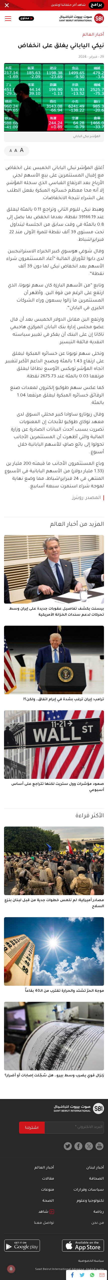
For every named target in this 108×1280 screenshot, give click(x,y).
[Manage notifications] (11, 1269)
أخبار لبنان (95, 1168)
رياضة (98, 1212)
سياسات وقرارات (88, 1190)
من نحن (97, 1223)
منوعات (47, 1190)
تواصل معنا (44, 1223)
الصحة (48, 1201)
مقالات (48, 1179)
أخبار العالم (93, 35)
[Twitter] (82, 1275)
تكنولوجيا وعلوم (90, 1201)
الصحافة (96, 1179)
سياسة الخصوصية (91, 1261)
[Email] (101, 1275)
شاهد (43, 1212)
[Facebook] (72, 1275)
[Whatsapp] (92, 1275)
